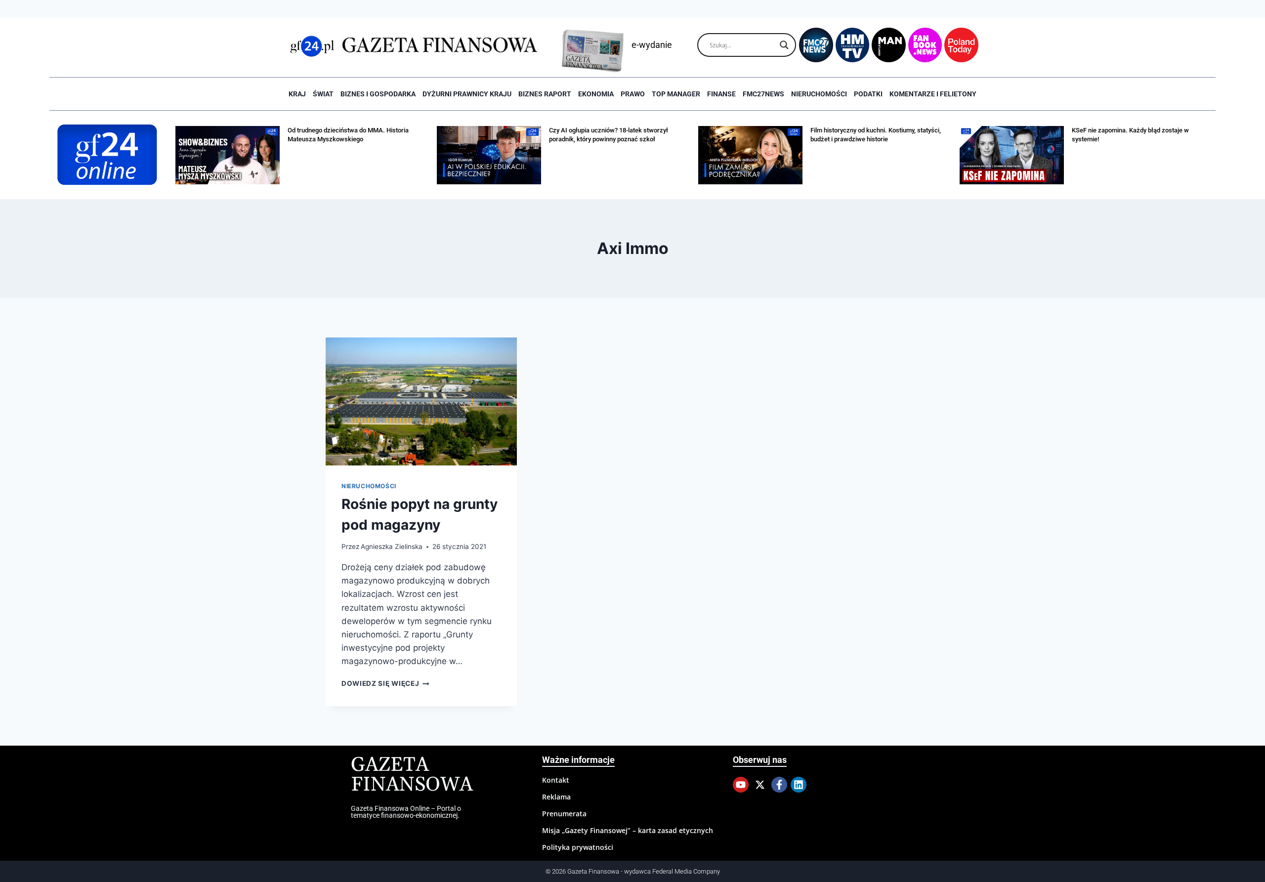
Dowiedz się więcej (385, 683)
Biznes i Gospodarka (378, 94)
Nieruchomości (819, 94)
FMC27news (763, 94)
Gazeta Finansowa (412, 775)
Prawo (633, 94)
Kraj (297, 94)
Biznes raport (544, 94)
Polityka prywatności (577, 847)
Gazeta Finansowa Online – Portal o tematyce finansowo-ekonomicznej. (406, 811)
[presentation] (421, 401)
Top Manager (676, 94)
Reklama (556, 796)
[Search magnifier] (784, 45)
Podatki (868, 94)
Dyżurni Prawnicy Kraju (466, 94)
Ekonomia (596, 94)
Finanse (721, 94)
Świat (323, 94)
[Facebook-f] (779, 785)
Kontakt (555, 780)
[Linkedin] (798, 785)
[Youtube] (741, 785)
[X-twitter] (760, 785)
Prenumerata (564, 813)
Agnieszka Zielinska (391, 546)
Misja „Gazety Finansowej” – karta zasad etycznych (627, 830)
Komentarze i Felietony (932, 94)
